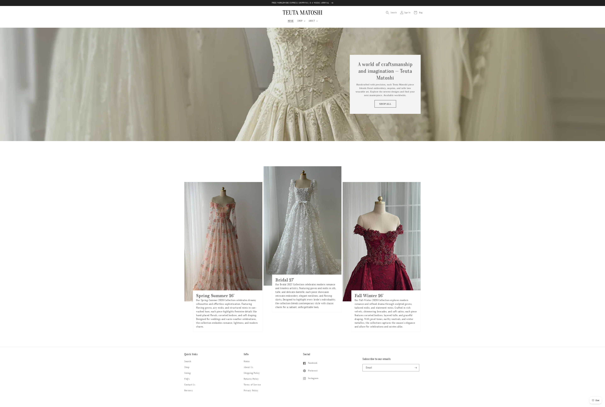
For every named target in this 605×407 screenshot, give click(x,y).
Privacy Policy (251, 390)
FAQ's (187, 379)
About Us (248, 367)
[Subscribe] (415, 367)
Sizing (187, 373)
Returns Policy (251, 379)
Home (247, 361)
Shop (186, 367)
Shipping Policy (252, 373)
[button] (301, 21)
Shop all (385, 104)
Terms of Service (252, 384)
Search (187, 361)
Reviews (188, 390)
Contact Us (189, 384)
